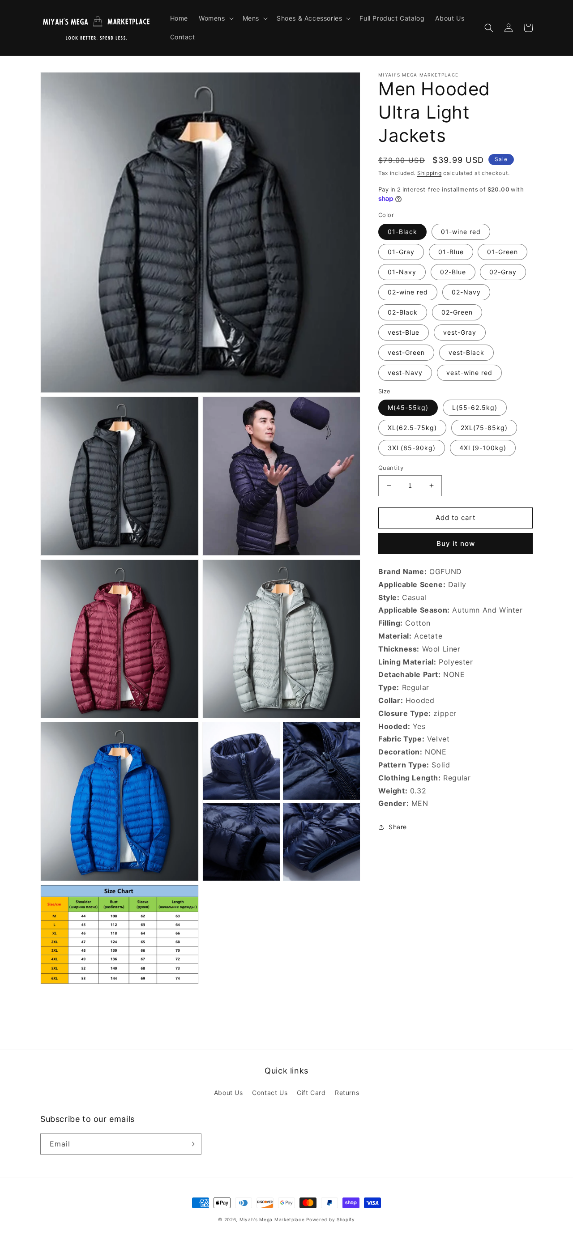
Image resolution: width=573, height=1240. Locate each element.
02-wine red (408, 292)
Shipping (429, 173)
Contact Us (269, 1092)
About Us (228, 1092)
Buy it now (455, 543)
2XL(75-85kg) (484, 427)
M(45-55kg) (408, 407)
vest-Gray (459, 332)
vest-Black (466, 352)
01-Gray (401, 252)
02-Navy (466, 292)
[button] (215, 18)
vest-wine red (469, 372)
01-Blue (451, 252)
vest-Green (406, 352)
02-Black (403, 312)
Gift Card (311, 1092)
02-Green (457, 312)
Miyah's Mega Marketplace (272, 1219)
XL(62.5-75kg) (412, 427)
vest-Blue (403, 332)
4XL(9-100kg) (482, 448)
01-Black (402, 231)
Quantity (390, 467)
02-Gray (503, 272)
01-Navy (402, 272)
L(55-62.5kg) (474, 407)
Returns (347, 1092)
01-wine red (461, 231)
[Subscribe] (191, 1144)
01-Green (502, 252)
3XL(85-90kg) (412, 448)
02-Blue (453, 272)
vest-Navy (405, 372)
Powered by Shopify (330, 1219)
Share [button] (398, 827)
